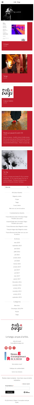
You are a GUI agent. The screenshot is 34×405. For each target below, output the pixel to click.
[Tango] (14, 63)
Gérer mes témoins (17, 372)
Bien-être (17, 305)
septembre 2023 (17, 245)
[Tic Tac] (14, 159)
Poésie (17, 311)
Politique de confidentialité (17, 368)
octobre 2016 (17, 288)
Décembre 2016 (17, 282)
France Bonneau (10, 216)
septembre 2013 (17, 297)
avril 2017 (17, 273)
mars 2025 (17, 242)
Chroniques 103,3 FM (17, 308)
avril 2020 (17, 260)
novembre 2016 (17, 285)
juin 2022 (17, 254)
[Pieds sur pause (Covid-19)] (14, 120)
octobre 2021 (17, 257)
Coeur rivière (8, 101)
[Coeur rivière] (8, 92)
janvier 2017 (17, 279)
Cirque (5, 44)
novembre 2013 (17, 291)
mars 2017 (17, 276)
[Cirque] (14, 31)
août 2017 (17, 270)
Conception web (22, 400)
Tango (5, 76)
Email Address (9, 386)
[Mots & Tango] (17, 2)
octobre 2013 (17, 294)
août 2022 (17, 248)
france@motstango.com (17, 343)
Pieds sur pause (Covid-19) (13, 133)
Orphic (17, 402)
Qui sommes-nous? (17, 364)
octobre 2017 (17, 267)
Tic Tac (5, 172)
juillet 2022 (17, 251)
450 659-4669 (17, 341)
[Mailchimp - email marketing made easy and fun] (27, 393)
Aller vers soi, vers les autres (17, 208)
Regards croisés (17, 196)
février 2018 (17, 263)
